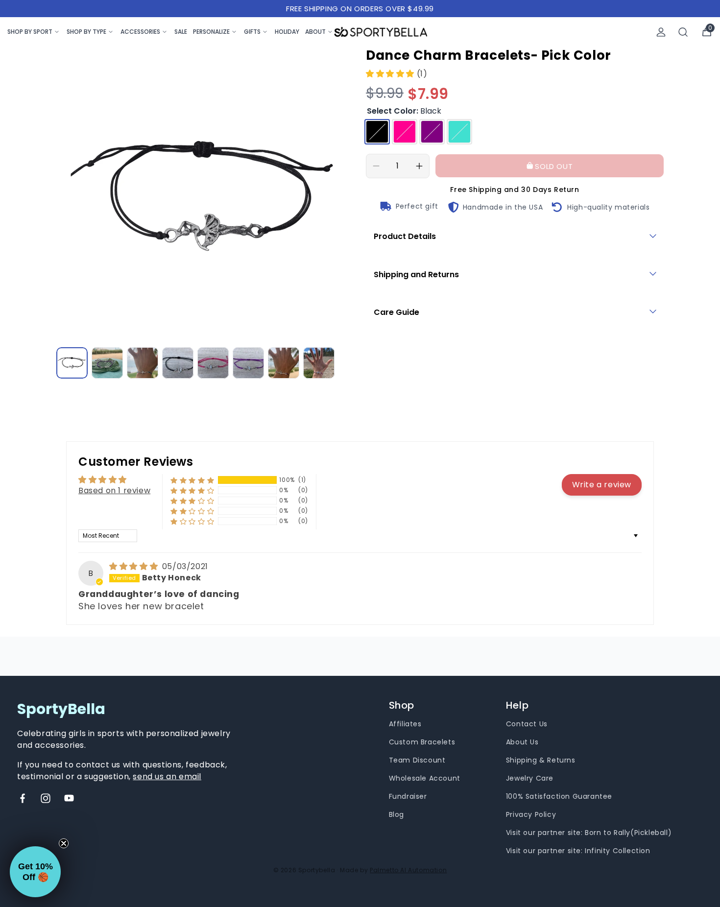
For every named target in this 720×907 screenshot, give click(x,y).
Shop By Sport (29, 31)
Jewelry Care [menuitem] (529, 778)
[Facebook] (22, 798)
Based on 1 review (114, 490)
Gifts (252, 31)
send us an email (167, 776)
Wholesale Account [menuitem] (424, 778)
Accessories (140, 31)
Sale (180, 31)
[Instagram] (45, 798)
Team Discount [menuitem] (417, 760)
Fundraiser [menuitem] (408, 796)
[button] (391, 73)
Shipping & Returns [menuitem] (541, 760)
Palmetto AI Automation (408, 870)
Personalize (211, 31)
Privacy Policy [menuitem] (531, 814)
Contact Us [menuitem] (527, 724)
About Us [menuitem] (522, 742)
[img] (134, 566)
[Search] (683, 32)
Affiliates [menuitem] (405, 724)
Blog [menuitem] (396, 814)
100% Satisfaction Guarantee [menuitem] (559, 796)
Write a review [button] (601, 484)
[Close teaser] (64, 843)
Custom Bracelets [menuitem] (422, 742)
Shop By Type (86, 31)
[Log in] (661, 32)
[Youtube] (69, 798)
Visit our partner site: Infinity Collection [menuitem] (578, 851)
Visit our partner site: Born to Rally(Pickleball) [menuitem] (589, 832)
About (315, 31)
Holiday (287, 31)
